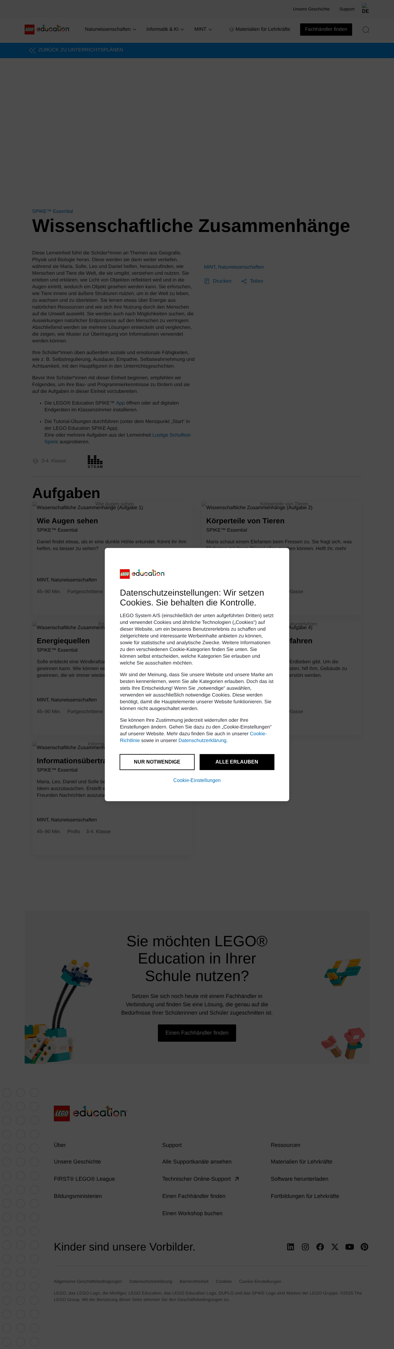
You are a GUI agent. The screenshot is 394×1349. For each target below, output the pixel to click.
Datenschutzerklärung (203, 740)
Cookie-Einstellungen (197, 780)
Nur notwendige (157, 761)
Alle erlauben (236, 761)
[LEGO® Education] (143, 574)
